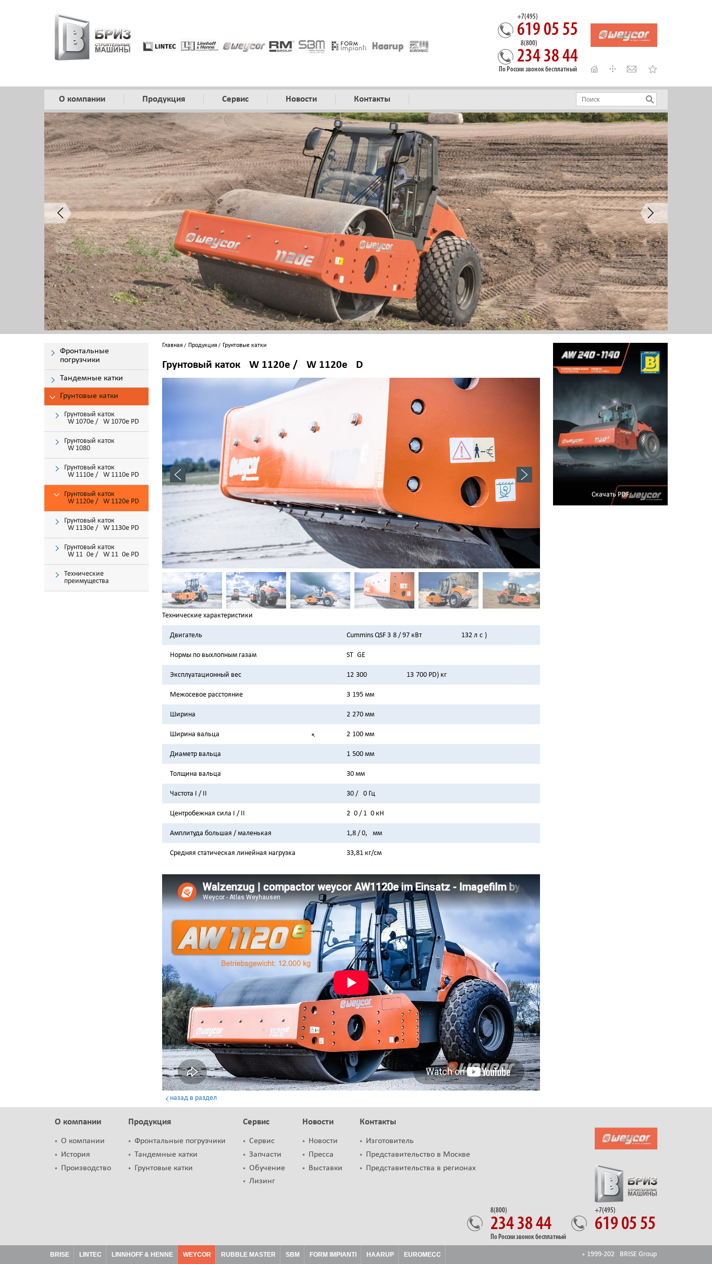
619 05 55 (547, 27)
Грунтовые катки (163, 1168)
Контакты (378, 1122)
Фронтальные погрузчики (180, 1141)
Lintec (90, 1254)
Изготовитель (390, 1141)
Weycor (197, 1254)
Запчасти (265, 1154)
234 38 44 (547, 53)
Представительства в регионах (421, 1168)
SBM (293, 1254)
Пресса (321, 1154)
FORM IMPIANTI (333, 1254)
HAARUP (380, 1254)
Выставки (325, 1168)
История (75, 1154)
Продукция (202, 345)
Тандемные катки (166, 1154)
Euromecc (422, 1254)
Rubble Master (248, 1254)
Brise (59, 1254)
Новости (318, 1122)
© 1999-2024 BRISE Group (619, 1254)
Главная (172, 345)
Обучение (267, 1168)
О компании (78, 1122)
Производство (86, 1168)
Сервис (256, 1122)
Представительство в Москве (418, 1154)
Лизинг (262, 1181)
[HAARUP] (387, 46)
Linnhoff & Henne (142, 1254)
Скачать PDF (610, 494)
